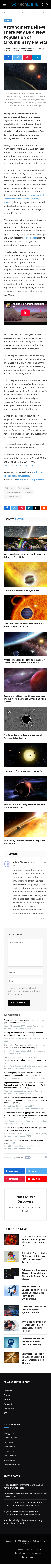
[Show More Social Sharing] (44, 57)
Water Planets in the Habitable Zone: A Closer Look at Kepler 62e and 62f (24, 661)
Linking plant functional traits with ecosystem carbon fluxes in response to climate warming (25, 1046)
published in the (25, 199)
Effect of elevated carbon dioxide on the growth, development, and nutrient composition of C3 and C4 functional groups (25, 1100)
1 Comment (16, 50)
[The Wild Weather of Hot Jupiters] (25, 574)
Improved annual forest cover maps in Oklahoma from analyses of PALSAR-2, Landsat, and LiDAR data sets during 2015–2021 (24, 1085)
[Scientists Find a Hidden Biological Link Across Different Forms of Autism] (11, 1256)
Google (21, 479)
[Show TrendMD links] (46, 1157)
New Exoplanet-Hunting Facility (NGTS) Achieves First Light (24, 555)
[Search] (46, 4)
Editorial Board (20, 1553)
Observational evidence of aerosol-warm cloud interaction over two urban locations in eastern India (25, 1059)
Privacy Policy (35, 1553)
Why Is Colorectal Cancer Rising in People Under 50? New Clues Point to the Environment (34, 1292)
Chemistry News (11, 1437)
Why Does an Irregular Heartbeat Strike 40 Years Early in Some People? (34, 1326)
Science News (10, 1455)
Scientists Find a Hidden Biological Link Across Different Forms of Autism (34, 1257)
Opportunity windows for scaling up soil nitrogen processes (23, 1141)
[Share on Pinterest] (27, 57)
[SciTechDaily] (24, 4)
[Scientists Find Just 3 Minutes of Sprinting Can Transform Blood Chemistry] (11, 1357)
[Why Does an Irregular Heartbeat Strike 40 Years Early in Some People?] (11, 1325)
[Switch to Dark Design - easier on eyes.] (42, 4)
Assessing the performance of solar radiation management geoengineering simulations (22, 1074)
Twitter (7, 1395)
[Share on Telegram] (36, 57)
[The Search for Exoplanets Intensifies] (25, 755)
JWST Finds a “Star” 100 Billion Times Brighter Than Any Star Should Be (34, 1241)
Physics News (10, 1451)
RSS (5, 1413)
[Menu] (4, 4)
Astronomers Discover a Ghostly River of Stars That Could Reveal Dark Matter (34, 1274)
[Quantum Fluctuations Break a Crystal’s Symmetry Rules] (11, 1310)
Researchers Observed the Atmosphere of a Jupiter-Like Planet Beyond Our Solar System (25, 698)
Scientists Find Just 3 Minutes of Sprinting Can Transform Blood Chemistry (33, 1358)
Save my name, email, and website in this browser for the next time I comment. (24, 991)
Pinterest (8, 1404)
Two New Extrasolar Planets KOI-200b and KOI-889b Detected (24, 625)
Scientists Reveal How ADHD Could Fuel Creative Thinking (33, 1341)
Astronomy (9, 488)
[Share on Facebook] (8, 57)
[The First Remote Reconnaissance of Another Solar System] (25, 719)
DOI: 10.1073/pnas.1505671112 (20, 465)
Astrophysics (23, 488)
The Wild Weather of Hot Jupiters (21, 590)
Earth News (9, 1442)
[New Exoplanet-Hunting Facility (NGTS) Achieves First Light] (25, 538)
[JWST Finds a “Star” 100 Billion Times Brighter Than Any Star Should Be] (11, 1239)
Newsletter (9, 1408)
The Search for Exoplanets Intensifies (23, 771)
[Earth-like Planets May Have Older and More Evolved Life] (25, 788)
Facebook (8, 1390)
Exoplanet (28, 492)
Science (8, 20)
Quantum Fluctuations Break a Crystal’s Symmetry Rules (34, 1309)
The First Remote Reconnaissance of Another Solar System (23, 736)
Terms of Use (27, 1557)
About (29, 1549)
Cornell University (12, 492)
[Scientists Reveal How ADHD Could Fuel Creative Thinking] (11, 1342)
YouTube (8, 1399)
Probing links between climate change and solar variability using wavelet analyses (23, 1034)
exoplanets (31, 237)
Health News (10, 1446)
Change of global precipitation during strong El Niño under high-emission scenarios (25, 1129)
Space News (9, 1460)
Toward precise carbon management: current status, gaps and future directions (25, 1021)
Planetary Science (12, 497)
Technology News (12, 1464)
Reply (43, 919)
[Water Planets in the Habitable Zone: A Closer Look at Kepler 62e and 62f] (25, 644)
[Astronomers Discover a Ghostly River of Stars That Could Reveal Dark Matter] (11, 1273)
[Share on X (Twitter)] (17, 57)
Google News (37, 479)
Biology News (10, 1433)
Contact (39, 1549)
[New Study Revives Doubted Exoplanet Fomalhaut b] (25, 824)
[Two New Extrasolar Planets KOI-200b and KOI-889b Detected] (25, 607)
